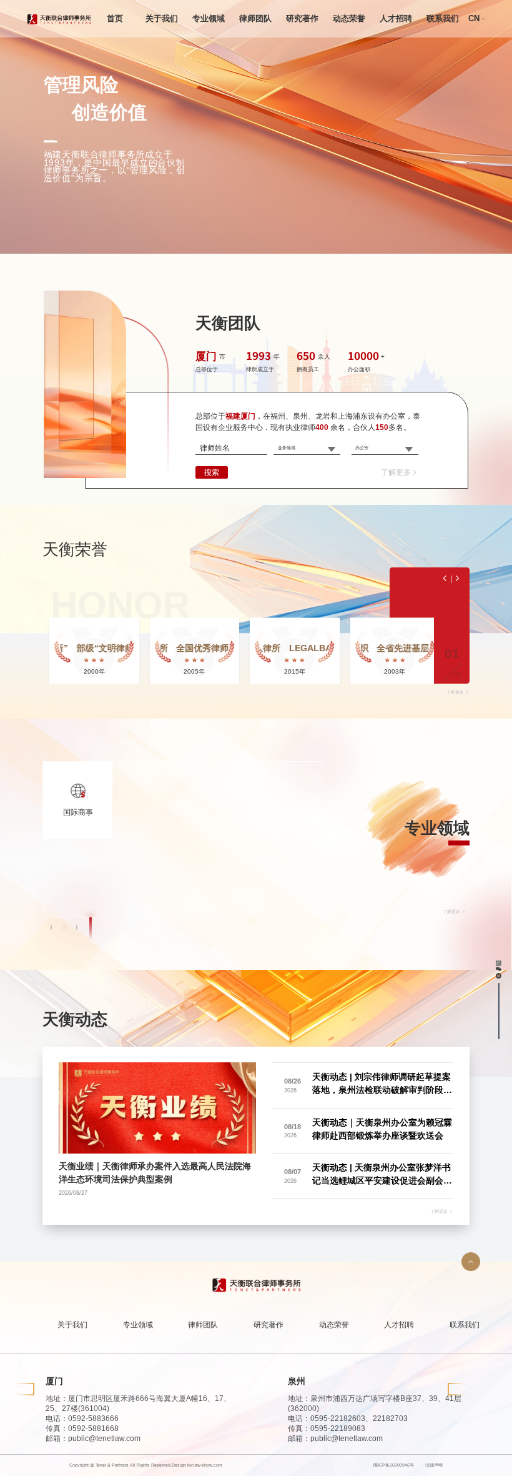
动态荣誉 (349, 18)
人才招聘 (396, 18)
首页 (115, 18)
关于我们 (161, 18)
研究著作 (302, 18)
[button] (52, 927)
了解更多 (396, 472)
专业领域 (208, 18)
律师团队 (255, 18)
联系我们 (442, 18)
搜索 (212, 472)
